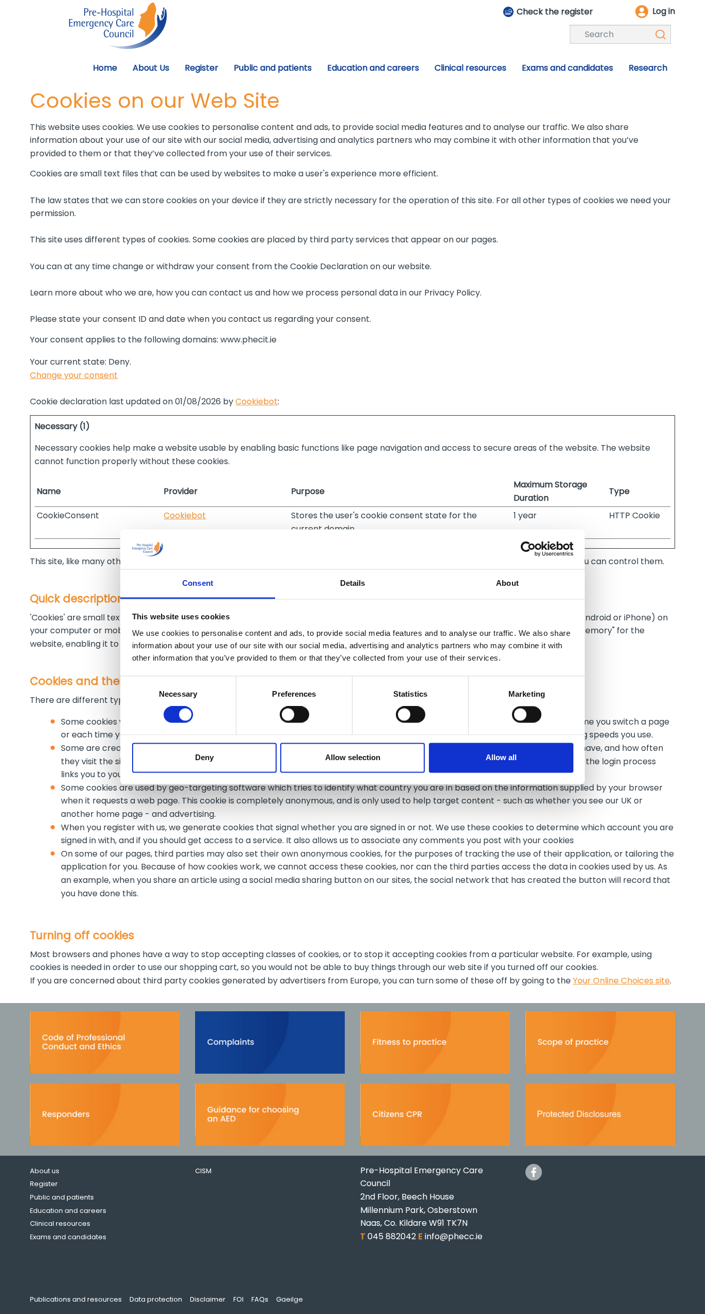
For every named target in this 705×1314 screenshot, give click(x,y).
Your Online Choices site (621, 981)
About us (44, 1171)
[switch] (294, 715)
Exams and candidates (68, 1237)
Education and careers (68, 1210)
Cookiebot (256, 401)
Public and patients (62, 1197)
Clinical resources (60, 1223)
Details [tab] (352, 583)
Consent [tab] (197, 583)
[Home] (117, 25)
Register (44, 1183)
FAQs (259, 1299)
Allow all (501, 757)
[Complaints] (270, 1045)
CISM (203, 1171)
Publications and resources (76, 1299)
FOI (238, 1299)
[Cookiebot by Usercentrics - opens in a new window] (528, 549)
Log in (663, 11)
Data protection (156, 1299)
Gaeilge (289, 1299)
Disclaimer (208, 1299)
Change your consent (74, 375)
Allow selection (352, 757)
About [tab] (507, 583)
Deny (204, 757)
